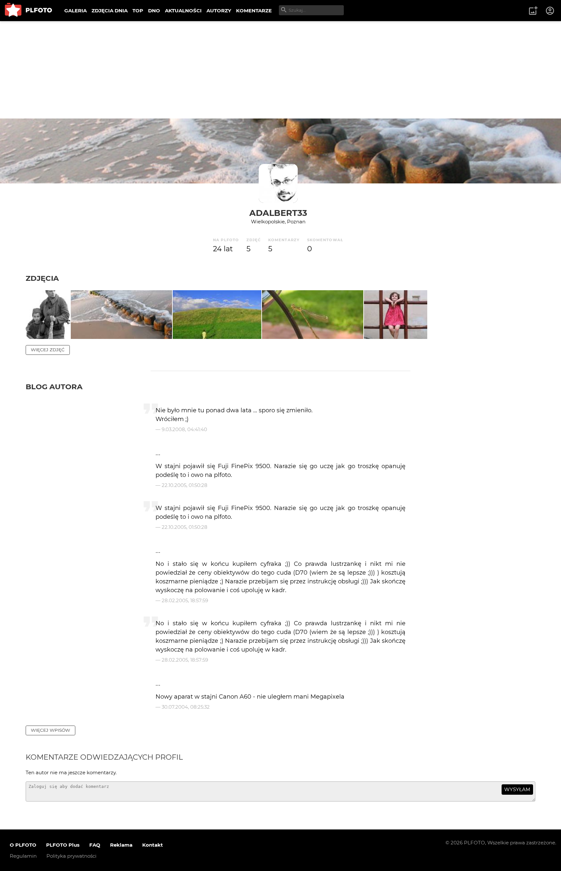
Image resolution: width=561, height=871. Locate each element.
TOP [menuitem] (137, 10)
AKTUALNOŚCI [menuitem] (183, 10)
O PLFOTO (23, 845)
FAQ (94, 845)
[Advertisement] (280, 69)
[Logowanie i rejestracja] (550, 11)
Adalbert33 (278, 213)
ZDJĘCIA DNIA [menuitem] (110, 10)
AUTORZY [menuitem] (218, 10)
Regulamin (23, 856)
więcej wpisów (50, 730)
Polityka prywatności (71, 856)
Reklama (121, 845)
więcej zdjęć (48, 349)
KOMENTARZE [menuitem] (254, 10)
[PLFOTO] (28, 10)
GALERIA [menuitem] (75, 10)
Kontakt (152, 845)
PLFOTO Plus (63, 845)
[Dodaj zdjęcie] (533, 11)
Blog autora (54, 386)
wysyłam (517, 789)
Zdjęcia (42, 278)
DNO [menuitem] (154, 10)
